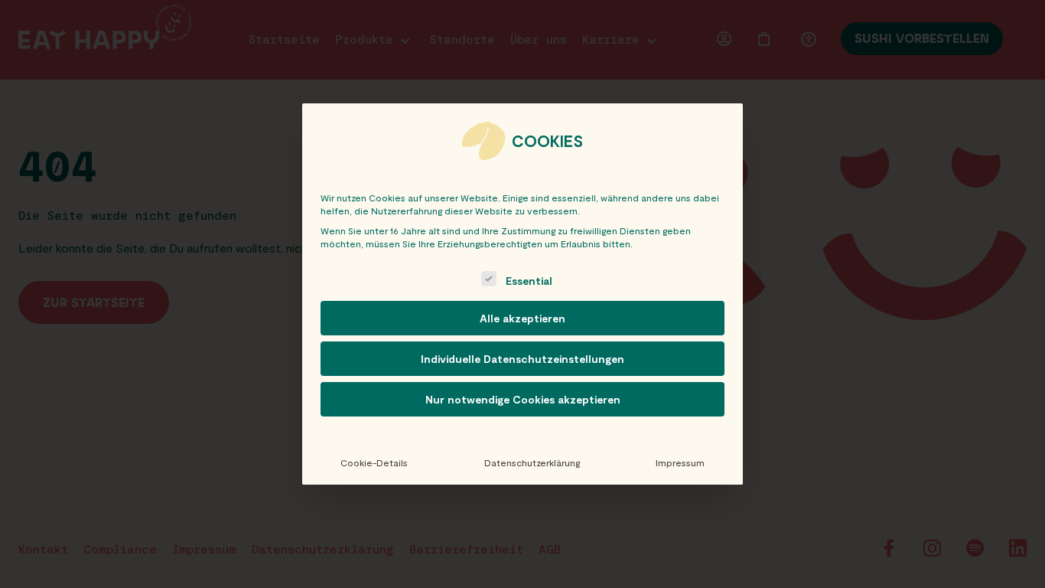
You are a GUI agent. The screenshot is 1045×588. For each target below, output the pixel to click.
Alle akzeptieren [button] (522, 318)
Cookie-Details (374, 462)
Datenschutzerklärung (532, 462)
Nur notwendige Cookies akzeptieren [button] (522, 399)
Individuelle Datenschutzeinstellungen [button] (522, 358)
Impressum (680, 462)
